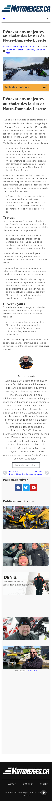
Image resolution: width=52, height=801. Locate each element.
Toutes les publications (26, 465)
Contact (28, 784)
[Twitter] (26, 487)
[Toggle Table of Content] (43, 87)
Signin (44, 784)
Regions (21, 49)
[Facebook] (18, 487)
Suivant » (32, 670)
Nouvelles (11, 49)
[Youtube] (33, 487)
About (12, 784)
